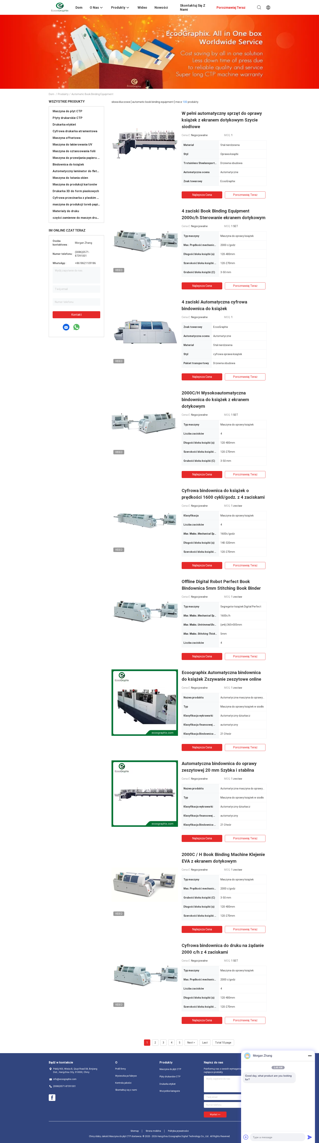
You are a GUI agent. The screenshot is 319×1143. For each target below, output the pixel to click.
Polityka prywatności (178, 1131)
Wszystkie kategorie (170, 1091)
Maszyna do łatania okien (70, 178)
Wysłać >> (215, 1114)
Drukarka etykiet (64, 124)
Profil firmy (120, 1069)
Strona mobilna (153, 1131)
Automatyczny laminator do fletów (76, 171)
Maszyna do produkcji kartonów (75, 184)
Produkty (63, 94)
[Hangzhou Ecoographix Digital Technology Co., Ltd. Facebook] (52, 1097)
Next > (191, 1042)
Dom (51, 94)
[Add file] (245, 1137)
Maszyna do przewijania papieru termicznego (76, 158)
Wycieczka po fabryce (126, 1076)
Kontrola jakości (123, 1083)
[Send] (310, 1137)
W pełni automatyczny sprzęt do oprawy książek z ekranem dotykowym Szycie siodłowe (222, 120)
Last (205, 1042)
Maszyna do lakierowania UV (72, 144)
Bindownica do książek (68, 164)
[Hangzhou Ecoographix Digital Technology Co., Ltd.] (59, 7)
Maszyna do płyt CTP (67, 111)
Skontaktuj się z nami (126, 1090)
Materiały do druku (66, 211)
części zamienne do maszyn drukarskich (76, 218)
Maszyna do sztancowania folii (74, 151)
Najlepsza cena (202, 195)
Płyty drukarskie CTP (68, 118)
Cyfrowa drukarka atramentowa (75, 131)
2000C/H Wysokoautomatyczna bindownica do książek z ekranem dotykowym (215, 399)
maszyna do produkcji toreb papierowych (76, 204)
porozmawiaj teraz (245, 195)
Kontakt (76, 314)
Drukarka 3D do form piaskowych (76, 191)
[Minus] (310, 1055)
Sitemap (135, 1131)
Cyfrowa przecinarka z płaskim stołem (76, 198)
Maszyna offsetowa (66, 138)
